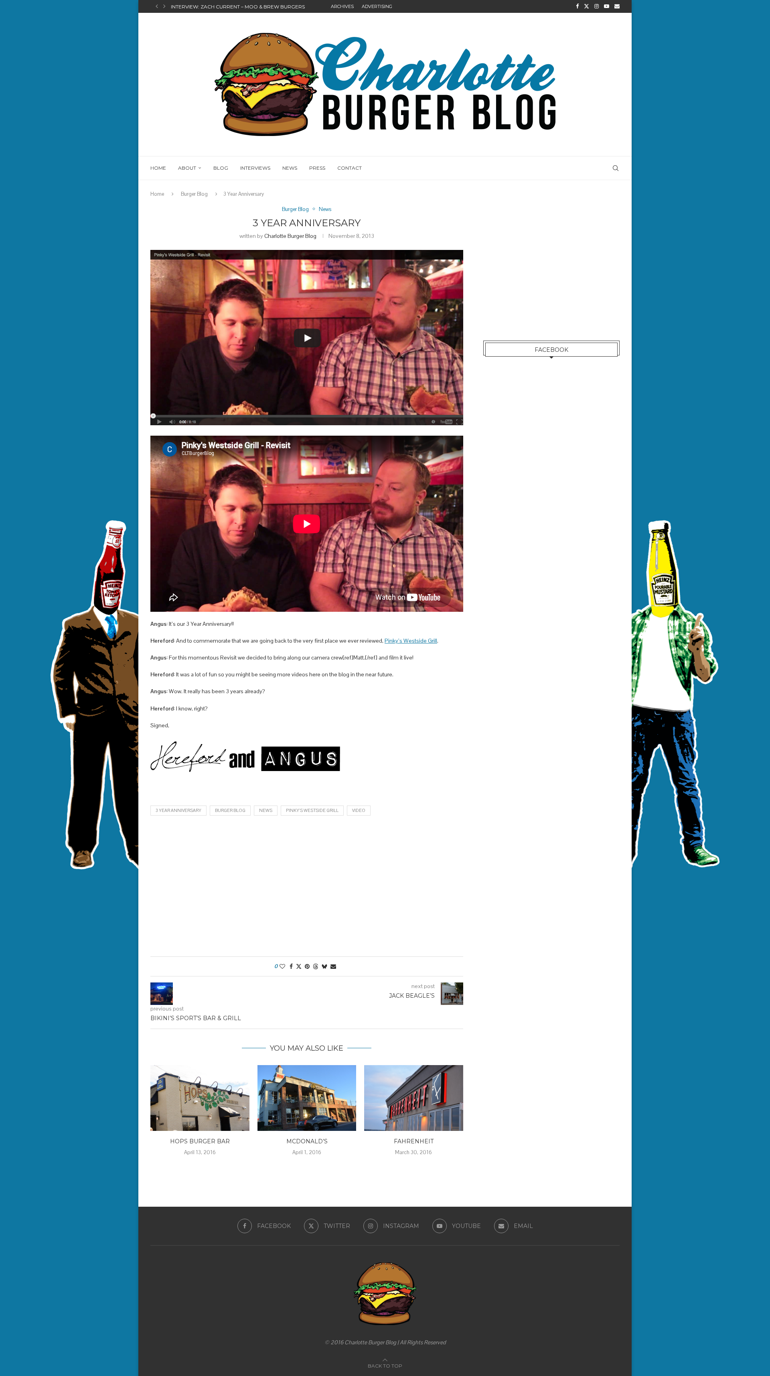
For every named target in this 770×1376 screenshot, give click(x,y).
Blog (220, 168)
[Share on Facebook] (291, 966)
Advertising (377, 6)
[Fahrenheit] (413, 1098)
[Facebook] (577, 6)
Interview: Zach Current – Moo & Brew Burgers (238, 7)
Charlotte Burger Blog (290, 235)
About (187, 168)
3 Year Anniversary (178, 810)
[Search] (616, 168)
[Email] (617, 6)
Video (358, 810)
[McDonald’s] (307, 1098)
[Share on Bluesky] (324, 966)
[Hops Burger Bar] (199, 1098)
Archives (342, 6)
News (289, 168)
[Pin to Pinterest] (307, 966)
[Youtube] (606, 6)
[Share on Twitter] (299, 966)
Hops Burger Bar (200, 1141)
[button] (157, 6)
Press (317, 168)
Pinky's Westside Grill (312, 810)
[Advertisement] (306, 888)
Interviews (255, 168)
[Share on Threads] (315, 966)
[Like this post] (282, 966)
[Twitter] (586, 6)
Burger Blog (194, 194)
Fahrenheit (414, 1141)
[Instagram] (596, 6)
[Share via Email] (333, 966)
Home (158, 168)
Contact (349, 168)
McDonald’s (306, 1141)
